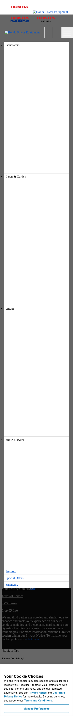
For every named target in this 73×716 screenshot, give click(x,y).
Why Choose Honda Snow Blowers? (38, 526)
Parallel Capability (28, 145)
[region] (36, 690)
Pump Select (25, 422)
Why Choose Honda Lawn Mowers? (38, 253)
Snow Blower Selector (30, 530)
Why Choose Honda (29, 394)
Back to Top (11, 650)
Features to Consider (29, 521)
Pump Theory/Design (30, 413)
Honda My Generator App (32, 154)
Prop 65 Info (10, 610)
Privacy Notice (35, 635)
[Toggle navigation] (67, 32)
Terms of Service (12, 596)
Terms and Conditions (38, 700)
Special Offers (26, 295)
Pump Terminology (29, 408)
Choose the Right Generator (33, 131)
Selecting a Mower (28, 248)
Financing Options (28, 300)
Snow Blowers (15, 439)
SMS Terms (9, 603)
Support (11, 571)
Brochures (24, 291)
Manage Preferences (36, 708)
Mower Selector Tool (29, 243)
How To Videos (18, 276)
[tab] (36, 186)
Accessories (24, 149)
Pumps (10, 308)
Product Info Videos (21, 168)
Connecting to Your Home (32, 135)
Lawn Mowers (17, 186)
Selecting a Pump (28, 399)
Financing (12, 584)
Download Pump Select (31, 417)
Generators (12, 45)
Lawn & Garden (16, 176)
